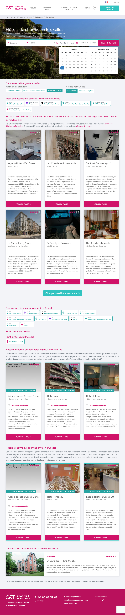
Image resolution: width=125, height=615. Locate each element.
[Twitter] (103, 600)
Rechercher (108, 42)
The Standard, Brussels (98, 243)
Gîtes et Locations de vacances (69, 8)
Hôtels (87, 8)
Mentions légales (71, 603)
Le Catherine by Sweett (20, 243)
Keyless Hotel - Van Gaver (21, 163)
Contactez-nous (100, 596)
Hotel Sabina (93, 396)
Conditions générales (72, 596)
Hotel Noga (53, 396)
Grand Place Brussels (16, 341)
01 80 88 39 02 (47, 597)
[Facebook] (99, 600)
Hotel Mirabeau (55, 496)
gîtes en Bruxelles (83, 126)
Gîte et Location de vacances (34, 90)
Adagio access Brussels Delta (23, 396)
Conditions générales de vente (76, 600)
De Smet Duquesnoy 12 (98, 163)
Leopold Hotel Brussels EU (100, 496)
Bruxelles (15, 166)
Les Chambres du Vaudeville (61, 163)
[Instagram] (95, 600)
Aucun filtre (71, 90)
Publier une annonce (110, 8)
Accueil (33, 8)
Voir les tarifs (23, 204)
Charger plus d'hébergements (61, 293)
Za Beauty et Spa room (59, 243)
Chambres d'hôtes (47, 8)
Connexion (115, 2)
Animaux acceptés (86, 91)
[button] (106, 2)
